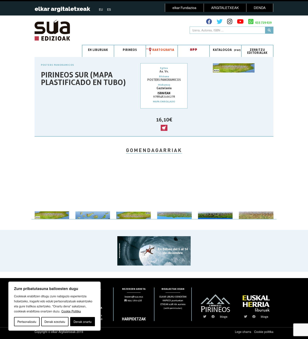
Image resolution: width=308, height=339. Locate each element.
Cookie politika (263, 332)
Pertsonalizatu (26, 322)
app (193, 49)
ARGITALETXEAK (225, 7)
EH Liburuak (98, 50)
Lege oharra (243, 332)
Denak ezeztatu (54, 322)
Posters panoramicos (57, 64)
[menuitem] (101, 9)
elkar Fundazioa (184, 7)
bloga (223, 316)
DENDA (260, 7)
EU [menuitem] (101, 9)
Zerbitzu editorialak (257, 51)
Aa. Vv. (164, 71)
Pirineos (130, 50)
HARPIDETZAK (134, 319)
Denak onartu (83, 322)
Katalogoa (222, 50)
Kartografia (163, 50)
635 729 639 (263, 22)
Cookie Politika (71, 311)
